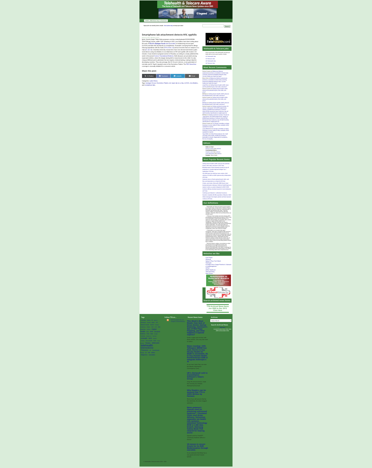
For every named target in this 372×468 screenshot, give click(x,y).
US (146, 352)
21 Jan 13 (149, 50)
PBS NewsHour (191, 64)
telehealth (147, 345)
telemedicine (147, 348)
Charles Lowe (209, 152)
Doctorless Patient (162, 83)
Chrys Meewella (210, 153)
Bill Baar (204, 102)
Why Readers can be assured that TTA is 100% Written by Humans (196, 393)
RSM (154, 340)
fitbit (151, 334)
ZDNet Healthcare (211, 270)
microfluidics (194, 83)
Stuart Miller (205, 134)
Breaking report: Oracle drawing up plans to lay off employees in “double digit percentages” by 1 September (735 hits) (215, 169)
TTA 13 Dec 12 (169, 47)
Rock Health (149, 340)
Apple (153, 322)
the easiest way (168, 25)
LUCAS (186, 83)
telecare (155, 343)
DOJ (147, 331)
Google (156, 333)
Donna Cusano (210, 148)
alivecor (156, 320)
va (149, 352)
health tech (148, 336)
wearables (152, 355)
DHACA (148, 329)
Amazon (143, 322)
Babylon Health (145, 324)
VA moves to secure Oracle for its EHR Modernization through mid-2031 (197, 447)
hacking (143, 336)
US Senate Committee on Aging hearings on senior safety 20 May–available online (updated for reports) (215, 125)
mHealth (144, 338)
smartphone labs (150, 85)
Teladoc (148, 343)
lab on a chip (179, 83)
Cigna (148, 327)
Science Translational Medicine (164, 56)
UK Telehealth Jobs (211, 61)
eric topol (172, 83)
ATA (157, 322)
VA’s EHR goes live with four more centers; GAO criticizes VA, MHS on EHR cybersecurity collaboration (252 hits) (216, 175)
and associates (162, 43)
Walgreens (144, 355)
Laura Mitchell (206, 128)
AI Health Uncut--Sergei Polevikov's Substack (218, 264)
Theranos (144, 350)
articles (218, 148)
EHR (151, 331)
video (153, 352)
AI (152, 320)
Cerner (152, 324)
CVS (156, 327)
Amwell (148, 322)
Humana (154, 336)
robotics (143, 340)
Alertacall (208, 259)
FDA (148, 334)
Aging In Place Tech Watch (213, 261)
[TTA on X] (219, 280)
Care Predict (209, 257)
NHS (150, 338)
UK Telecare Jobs (210, 63)
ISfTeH (207, 268)
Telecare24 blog (210, 271)
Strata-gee (208, 263)
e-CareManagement (211, 266)
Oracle (155, 338)
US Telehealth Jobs (211, 56)
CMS (152, 327)
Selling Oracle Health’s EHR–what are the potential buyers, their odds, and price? (215, 90)
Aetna (148, 320)
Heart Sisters (209, 273)
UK (150, 350)
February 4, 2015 (146, 37)
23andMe (143, 320)
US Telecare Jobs (210, 58)
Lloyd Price (205, 85)
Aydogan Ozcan (151, 83)
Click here (222, 327)
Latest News (154, 81)
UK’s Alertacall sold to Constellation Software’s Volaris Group (197, 376)
